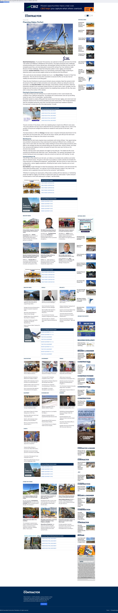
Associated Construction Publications (11, 610)
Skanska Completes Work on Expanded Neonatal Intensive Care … (49, 417)
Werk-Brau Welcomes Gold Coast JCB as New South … (31, 416)
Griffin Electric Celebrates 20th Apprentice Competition (30, 443)
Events (25, 428)
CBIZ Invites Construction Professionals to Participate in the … (67, 378)
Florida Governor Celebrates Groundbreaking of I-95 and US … (49, 385)
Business (61, 393)
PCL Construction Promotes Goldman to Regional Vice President (50, 315)
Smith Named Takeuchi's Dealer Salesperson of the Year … (31, 412)
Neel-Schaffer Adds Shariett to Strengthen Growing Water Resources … (48, 311)
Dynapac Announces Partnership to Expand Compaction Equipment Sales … (31, 309)
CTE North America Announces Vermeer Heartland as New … (31, 407)
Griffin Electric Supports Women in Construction (67, 390)
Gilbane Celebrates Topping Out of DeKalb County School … (67, 307)
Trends (61, 358)
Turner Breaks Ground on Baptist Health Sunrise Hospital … (49, 425)
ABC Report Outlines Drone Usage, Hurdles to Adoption (81, 300)
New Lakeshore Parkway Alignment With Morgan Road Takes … (49, 381)
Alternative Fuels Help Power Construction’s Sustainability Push (82, 88)
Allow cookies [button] (6, 2)
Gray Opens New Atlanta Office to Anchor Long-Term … (67, 422)
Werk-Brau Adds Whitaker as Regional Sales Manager (30, 313)
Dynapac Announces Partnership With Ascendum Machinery (67, 426)
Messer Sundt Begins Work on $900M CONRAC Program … (48, 407)
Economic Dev (45, 393)
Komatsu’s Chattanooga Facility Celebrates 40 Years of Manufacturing (30, 321)
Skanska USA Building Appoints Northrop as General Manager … (49, 301)
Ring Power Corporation (47, 183)
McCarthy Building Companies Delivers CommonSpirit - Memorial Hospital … (67, 320)
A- (85, 15)
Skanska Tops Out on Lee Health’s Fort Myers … (49, 412)
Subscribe (43, 604)
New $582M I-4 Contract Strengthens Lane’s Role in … (48, 389)
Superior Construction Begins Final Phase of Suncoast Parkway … (67, 310)
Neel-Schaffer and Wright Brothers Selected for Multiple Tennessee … (49, 373)
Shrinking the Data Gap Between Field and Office (81, 238)
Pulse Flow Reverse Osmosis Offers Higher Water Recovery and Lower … (82, 478)
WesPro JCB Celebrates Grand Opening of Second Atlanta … (30, 419)
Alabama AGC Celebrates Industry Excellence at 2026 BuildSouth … (31, 381)
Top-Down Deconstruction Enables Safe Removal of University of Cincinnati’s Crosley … (81, 369)
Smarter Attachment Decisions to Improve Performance (81, 48)
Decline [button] (1, 2)
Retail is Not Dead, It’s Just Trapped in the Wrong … (82, 344)
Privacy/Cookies (114, 610)
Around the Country (83, 316)
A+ (89, 15)
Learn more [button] (34, 0)
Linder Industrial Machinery (48, 110)
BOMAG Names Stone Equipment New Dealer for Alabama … (31, 317)
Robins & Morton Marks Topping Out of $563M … (32, 326)
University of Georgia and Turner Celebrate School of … (31, 457)
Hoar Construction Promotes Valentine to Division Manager (48, 306)
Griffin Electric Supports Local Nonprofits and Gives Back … (66, 373)
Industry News (27, 215)
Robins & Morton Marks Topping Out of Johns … (67, 302)
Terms (107, 610)
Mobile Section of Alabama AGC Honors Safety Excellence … (31, 373)
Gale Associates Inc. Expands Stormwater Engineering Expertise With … (49, 320)
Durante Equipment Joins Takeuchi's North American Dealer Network (67, 418)
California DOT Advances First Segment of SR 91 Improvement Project (81, 356)
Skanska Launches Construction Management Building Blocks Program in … (67, 382)
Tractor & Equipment (46, 337)
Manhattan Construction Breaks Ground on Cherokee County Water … (31, 452)
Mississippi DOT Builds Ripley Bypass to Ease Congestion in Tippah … (81, 393)
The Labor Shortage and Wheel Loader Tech (81, 291)
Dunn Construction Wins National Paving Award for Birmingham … (31, 389)
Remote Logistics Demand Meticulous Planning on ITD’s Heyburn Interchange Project (81, 502)
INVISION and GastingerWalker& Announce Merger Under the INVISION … (67, 413)
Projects (61, 287)
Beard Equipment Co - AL (47, 332)
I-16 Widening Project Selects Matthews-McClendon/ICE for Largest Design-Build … (30, 302)
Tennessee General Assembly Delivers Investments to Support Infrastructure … (67, 315)
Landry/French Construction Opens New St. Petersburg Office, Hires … (67, 407)
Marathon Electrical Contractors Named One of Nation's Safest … (31, 378)
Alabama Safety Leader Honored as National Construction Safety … (31, 385)
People (43, 287)
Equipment (26, 393)
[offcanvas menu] (92, 15)
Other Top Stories (27, 481)
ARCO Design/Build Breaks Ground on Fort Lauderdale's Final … (31, 460)
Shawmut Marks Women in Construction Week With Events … (31, 448)
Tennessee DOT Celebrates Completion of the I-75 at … (48, 378)
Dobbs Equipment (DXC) (47, 201)
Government (45, 358)
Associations (27, 358)
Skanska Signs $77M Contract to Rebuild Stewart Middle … (49, 421)
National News (82, 19)
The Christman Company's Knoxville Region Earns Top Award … (67, 386)
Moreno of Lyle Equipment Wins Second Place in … (31, 423)
